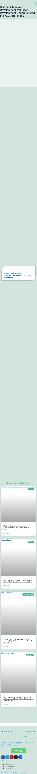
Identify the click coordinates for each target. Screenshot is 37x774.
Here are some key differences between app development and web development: (17, 275)
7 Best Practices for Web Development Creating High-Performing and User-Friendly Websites (17, 641)
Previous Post (7, 731)
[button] (36, 3)
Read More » (6, 533)
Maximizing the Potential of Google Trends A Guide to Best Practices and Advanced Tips (18, 581)
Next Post (31, 731)
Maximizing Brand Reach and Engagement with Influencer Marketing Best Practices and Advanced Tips (18, 699)
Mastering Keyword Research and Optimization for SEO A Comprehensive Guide (16, 527)
